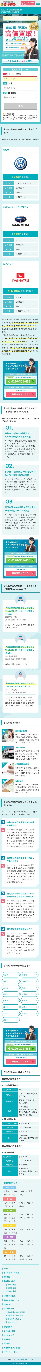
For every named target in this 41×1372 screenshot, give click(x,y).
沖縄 (30, 1259)
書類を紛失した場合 (13, 1319)
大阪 (21, 1229)
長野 (13, 1218)
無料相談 (7, 1277)
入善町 (5, 1013)
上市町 (5, 988)
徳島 (13, 1244)
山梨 (5, 1218)
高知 (5, 1248)
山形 (13, 1194)
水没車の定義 (11, 1291)
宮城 (30, 1191)
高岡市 (5, 994)
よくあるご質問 (10, 1331)
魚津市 (5, 981)
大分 (5, 1259)
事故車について (10, 1281)
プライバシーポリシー (12, 1352)
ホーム (6, 1268)
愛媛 (28, 1244)
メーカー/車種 (14, 74)
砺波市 (5, 1000)
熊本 (28, 1256)
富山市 (24, 1000)
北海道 (6, 1191)
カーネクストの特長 (11, 1273)
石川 (21, 1214)
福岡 (5, 1256)
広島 (28, 1241)
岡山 (21, 1241)
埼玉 (28, 1203)
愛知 (5, 1221)
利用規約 (7, 1343)
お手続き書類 (9, 1308)
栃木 (13, 1203)
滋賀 (5, 1229)
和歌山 (14, 1233)
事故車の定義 (11, 1284)
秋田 (5, 1194)
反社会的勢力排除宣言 (12, 1347)
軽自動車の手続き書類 (14, 1315)
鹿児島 (21, 1259)
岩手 (22, 1191)
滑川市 (5, 1007)
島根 (13, 1241)
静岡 (28, 1218)
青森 (15, 1191)
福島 (21, 1194)
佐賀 (13, 1256)
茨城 (5, 1203)
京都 (13, 1229)
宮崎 (13, 1259)
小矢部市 (25, 981)
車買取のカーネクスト (25, 1359)
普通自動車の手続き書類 (15, 1312)
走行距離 (12, 93)
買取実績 (7, 1304)
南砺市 (24, 1007)
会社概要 (7, 1339)
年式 (10, 83)
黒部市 (24, 988)
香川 (21, 1244)
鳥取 (5, 1241)
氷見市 (24, 1013)
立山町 (24, 994)
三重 (13, 1221)
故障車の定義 (11, 1288)
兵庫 (28, 1229)
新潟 (5, 1214)
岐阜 (21, 1218)
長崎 (21, 1256)
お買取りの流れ (10, 1296)
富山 (13, 1214)
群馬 (21, 1203)
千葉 (5, 1206)
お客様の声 (8, 1327)
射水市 (24, 975)
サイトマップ (9, 1335)
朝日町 (5, 975)
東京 (13, 1206)
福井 (28, 1214)
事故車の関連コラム (11, 1300)
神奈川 (21, 1206)
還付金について (12, 1322)
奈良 (5, 1233)
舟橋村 (5, 1020)
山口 (5, 1244)
